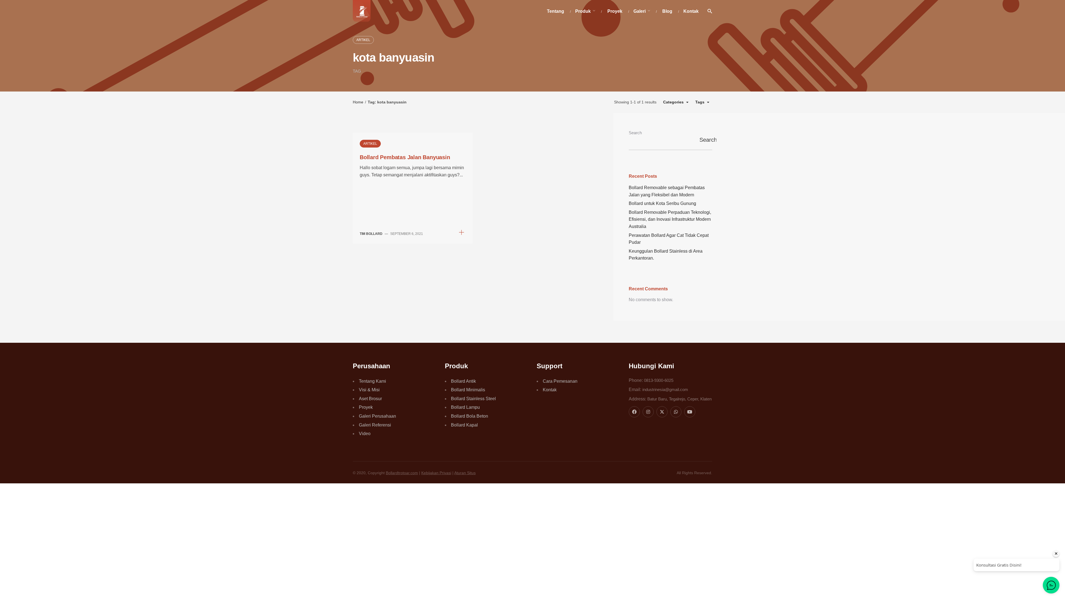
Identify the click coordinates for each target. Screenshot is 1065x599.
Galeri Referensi (375, 425)
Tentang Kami (372, 381)
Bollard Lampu (465, 407)
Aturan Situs (465, 473)
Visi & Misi (369, 389)
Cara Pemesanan (560, 381)
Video (365, 433)
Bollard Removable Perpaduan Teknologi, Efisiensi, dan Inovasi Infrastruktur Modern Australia (670, 219)
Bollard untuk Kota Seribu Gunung (662, 203)
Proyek (366, 407)
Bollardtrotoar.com (402, 473)
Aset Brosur (370, 398)
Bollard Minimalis (468, 389)
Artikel (363, 40)
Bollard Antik (463, 381)
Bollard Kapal (464, 425)
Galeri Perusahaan (377, 416)
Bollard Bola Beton (469, 416)
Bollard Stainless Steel (473, 398)
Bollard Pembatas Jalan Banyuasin (405, 157)
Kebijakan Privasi (436, 473)
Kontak (550, 389)
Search (635, 132)
